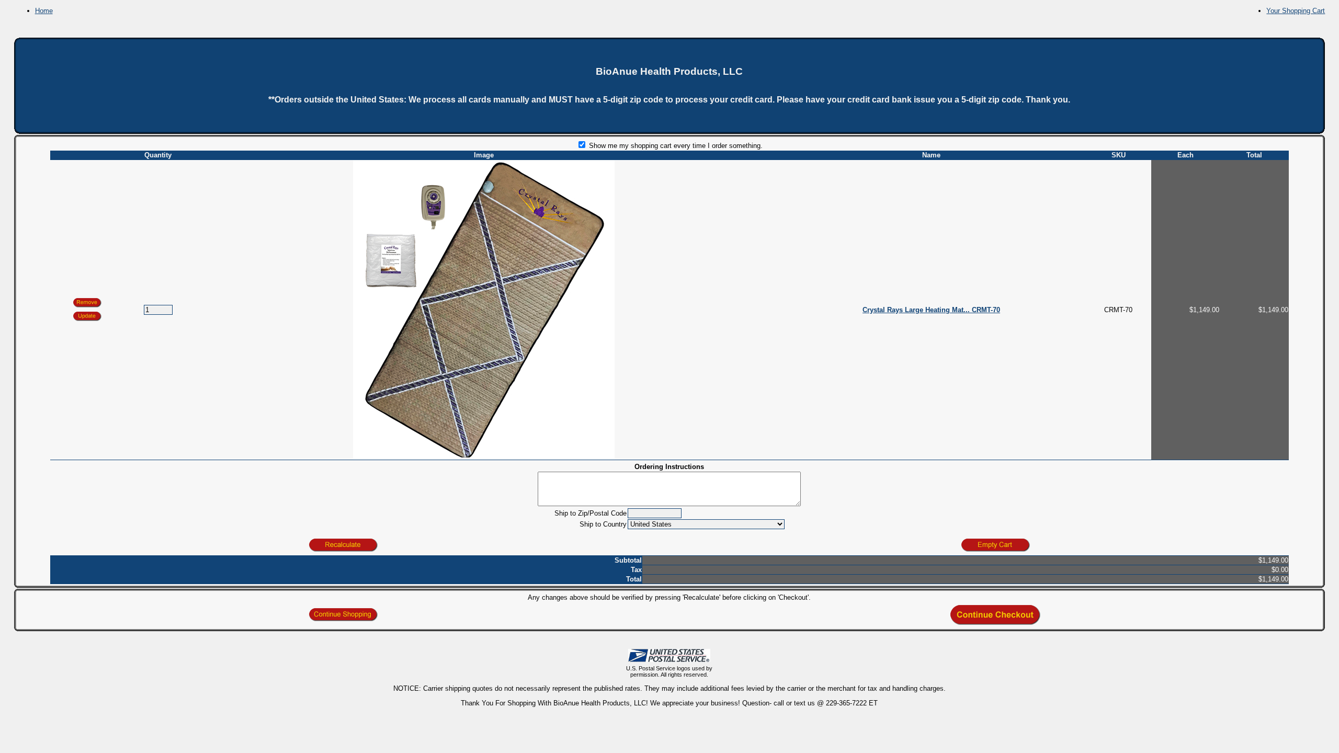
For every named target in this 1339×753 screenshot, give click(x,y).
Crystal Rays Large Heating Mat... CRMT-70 (931, 310)
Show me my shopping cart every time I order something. (675, 146)
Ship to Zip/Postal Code (590, 513)
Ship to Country (603, 524)
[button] (87, 316)
